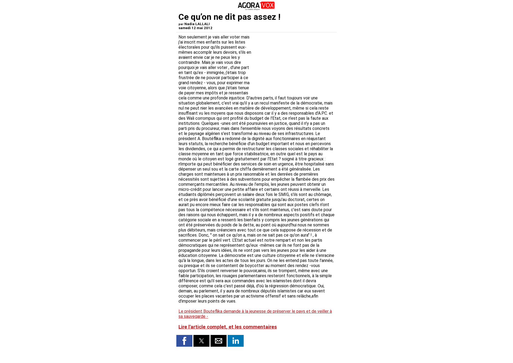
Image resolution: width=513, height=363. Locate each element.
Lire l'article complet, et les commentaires (227, 327)
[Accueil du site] (256, 9)
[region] (294, 62)
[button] (184, 341)
